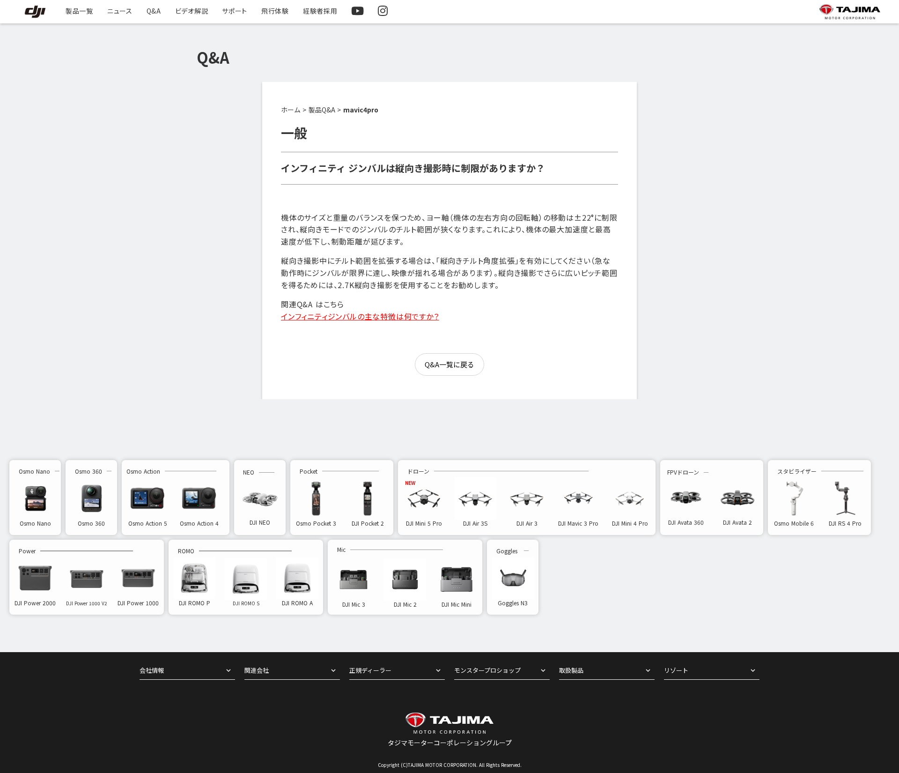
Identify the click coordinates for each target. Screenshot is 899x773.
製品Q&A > (325, 109)
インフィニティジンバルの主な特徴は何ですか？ (360, 316)
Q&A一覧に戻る (449, 364)
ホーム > (293, 109)
